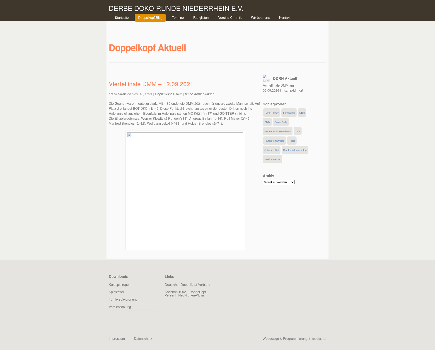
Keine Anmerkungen (199, 93)
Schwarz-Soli (271, 150)
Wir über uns (260, 17)
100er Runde (271, 112)
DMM (267, 122)
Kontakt (284, 17)
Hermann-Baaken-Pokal (277, 131)
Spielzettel (116, 291)
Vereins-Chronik (230, 17)
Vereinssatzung (120, 306)
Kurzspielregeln (120, 284)
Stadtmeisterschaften (295, 150)
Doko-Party (281, 122)
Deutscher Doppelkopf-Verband (187, 284)
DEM (302, 112)
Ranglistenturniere (274, 140)
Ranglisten (201, 17)
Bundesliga (289, 112)
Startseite (122, 17)
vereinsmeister (272, 159)
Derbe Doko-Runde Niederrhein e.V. (176, 8)
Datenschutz (143, 338)
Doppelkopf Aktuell (168, 93)
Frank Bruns (117, 93)
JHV (297, 131)
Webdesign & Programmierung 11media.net (294, 338)
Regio (292, 140)
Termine (178, 17)
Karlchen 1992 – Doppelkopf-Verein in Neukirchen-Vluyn (186, 293)
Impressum (117, 338)
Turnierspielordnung (123, 299)
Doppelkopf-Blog (150, 17)
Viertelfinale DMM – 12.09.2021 (151, 83)
